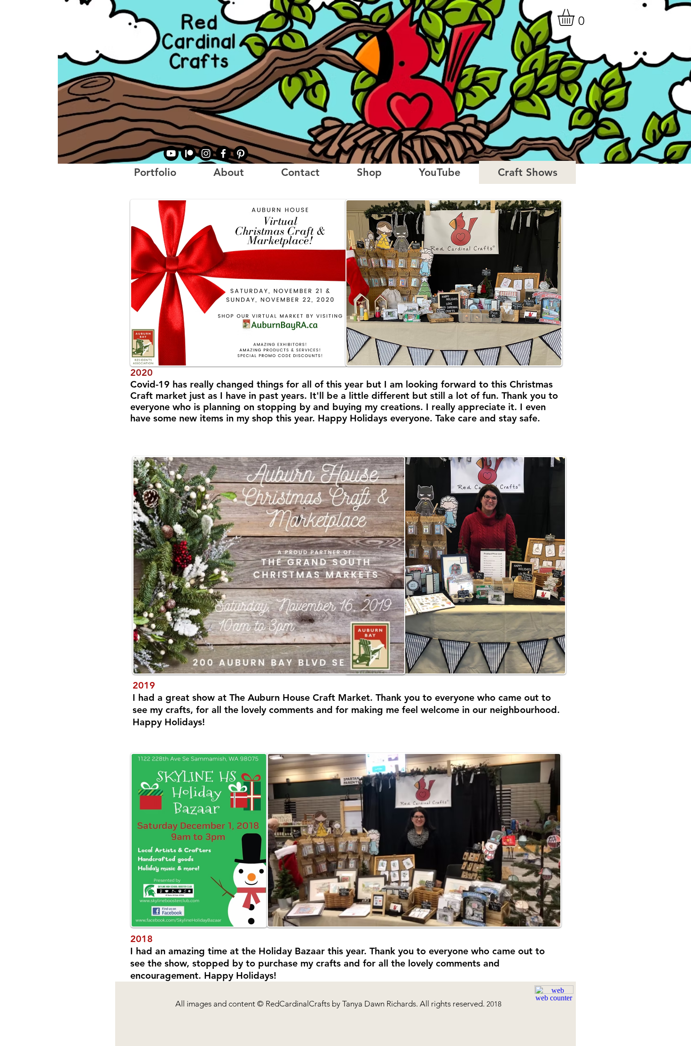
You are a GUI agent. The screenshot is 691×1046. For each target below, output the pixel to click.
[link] (576, 17)
